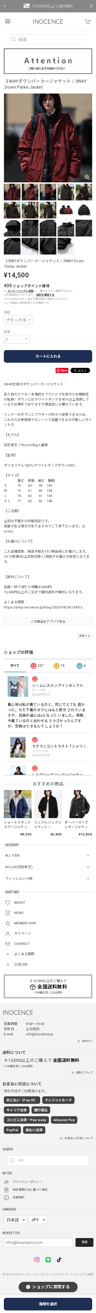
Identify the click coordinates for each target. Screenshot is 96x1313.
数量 (7, 332)
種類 (7, 312)
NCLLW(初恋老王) (19, 867)
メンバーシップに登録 (20, 291)
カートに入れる (48, 356)
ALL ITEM (12, 855)
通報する (84, 636)
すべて (14, 665)
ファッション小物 (18, 878)
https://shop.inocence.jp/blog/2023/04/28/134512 (43, 607)
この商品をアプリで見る (48, 621)
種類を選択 (48, 1304)
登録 (84, 1242)
